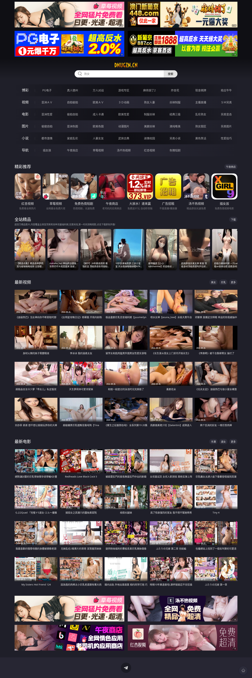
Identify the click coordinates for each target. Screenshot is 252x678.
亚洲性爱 (46, 114)
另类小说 (175, 138)
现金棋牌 (200, 90)
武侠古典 (123, 138)
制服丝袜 (149, 114)
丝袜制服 (175, 102)
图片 (25, 126)
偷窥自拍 (46, 126)
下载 (233, 219)
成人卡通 (98, 114)
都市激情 (46, 138)
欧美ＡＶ (98, 102)
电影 (25, 114)
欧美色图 (98, 126)
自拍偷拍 (72, 102)
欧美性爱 (123, 114)
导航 (25, 150)
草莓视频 (98, 150)
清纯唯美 (175, 126)
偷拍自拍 (72, 114)
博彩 (25, 90)
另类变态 (226, 114)
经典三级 (175, 114)
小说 (25, 138)
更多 (233, 282)
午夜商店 (72, 150)
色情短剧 (175, 150)
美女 (213, 282)
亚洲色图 (72, 126)
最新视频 (23, 282)
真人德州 (72, 90)
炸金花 (175, 90)
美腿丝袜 (149, 126)
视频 (25, 102)
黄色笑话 (200, 138)
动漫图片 (123, 126)
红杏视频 (149, 150)
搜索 (170, 74)
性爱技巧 (226, 138)
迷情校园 (149, 138)
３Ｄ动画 (123, 102)
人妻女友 (98, 138)
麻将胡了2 (149, 90)
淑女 (223, 441)
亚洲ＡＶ (46, 102)
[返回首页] (243, 670)
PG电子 (47, 90)
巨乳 (223, 282)
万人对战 (98, 90)
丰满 (213, 441)
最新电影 (23, 441)
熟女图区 (200, 126)
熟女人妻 (149, 102)
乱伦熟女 (200, 114)
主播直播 (200, 102)
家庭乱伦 (72, 138)
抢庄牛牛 (226, 90)
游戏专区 (123, 90)
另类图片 (226, 126)
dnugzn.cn (126, 65)
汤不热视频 (124, 150)
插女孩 (47, 150)
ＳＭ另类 (226, 102)
